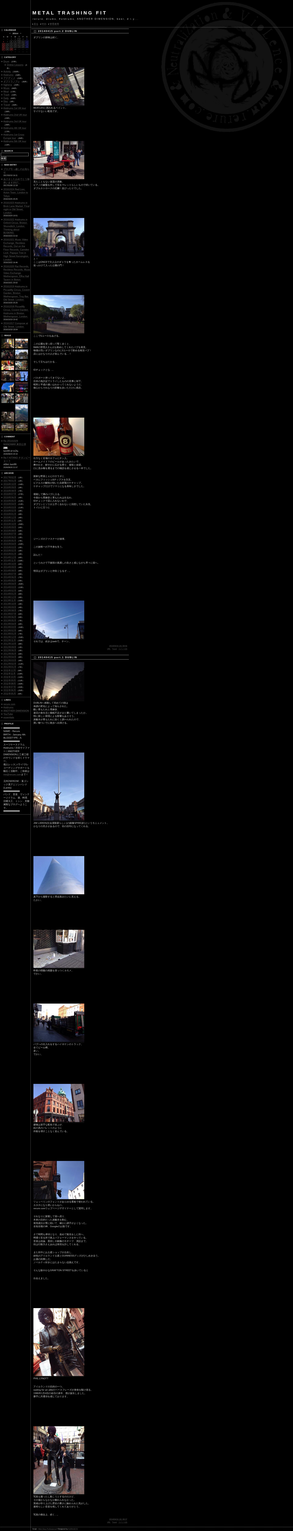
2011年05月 (9, 693)
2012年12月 (9, 637)
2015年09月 (9, 527)
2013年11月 (9, 600)
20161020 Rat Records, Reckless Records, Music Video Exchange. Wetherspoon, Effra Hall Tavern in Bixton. (16, 273)
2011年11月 (9, 673)
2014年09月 (9, 567)
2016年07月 (9, 494)
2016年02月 (9, 510)
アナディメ (9, 78)
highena (7, 84)
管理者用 (54, 24)
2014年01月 (9, 593)
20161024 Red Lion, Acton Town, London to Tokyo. (15, 192)
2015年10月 (9, 524)
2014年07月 (9, 574)
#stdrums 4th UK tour (14, 128)
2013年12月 (9, 597)
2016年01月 (9, 514)
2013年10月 (9, 603)
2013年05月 (9, 620)
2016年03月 (9, 507)
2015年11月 (9, 520)
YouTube (8, 714)
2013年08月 (9, 610)
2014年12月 (9, 557)
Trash (6, 94)
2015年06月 (9, 537)
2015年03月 (9, 547)
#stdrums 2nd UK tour (15, 114)
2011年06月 (9, 690)
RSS (44, 24)
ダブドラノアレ (11, 81)
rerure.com (9, 704)
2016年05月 (9, 500)
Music (6, 88)
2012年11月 (9, 640)
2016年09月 (9, 487)
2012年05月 (9, 653)
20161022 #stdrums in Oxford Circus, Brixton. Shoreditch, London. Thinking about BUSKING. (15, 226)
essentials (8, 717)
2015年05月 (9, 540)
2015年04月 (9, 544)
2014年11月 (9, 560)
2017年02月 (9, 477)
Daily (6, 98)
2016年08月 (9, 490)
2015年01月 (9, 554)
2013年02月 (9, 630)
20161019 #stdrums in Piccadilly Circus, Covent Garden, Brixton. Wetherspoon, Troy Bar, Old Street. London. (16, 293)
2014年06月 (9, 577)
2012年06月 (9, 650)
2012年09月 (9, 647)
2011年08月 (9, 683)
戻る (36, 24)
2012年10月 (9, 643)
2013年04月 (9, 623)
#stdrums (8, 75)
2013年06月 (9, 617)
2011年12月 (9, 670)
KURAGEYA (73, 1529)
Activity (7, 71)
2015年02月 (9, 550)
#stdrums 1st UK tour (14, 108)
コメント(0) (122, 649)
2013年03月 (9, 627)
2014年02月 (9, 590)
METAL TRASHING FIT (69, 12)
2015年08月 (9, 530)
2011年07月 (9, 687)
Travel (114, 649)
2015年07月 (9, 534)
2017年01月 (9, 480)
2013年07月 (9, 613)
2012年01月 (9, 667)
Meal (6, 91)
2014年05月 (9, 580)
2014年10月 (9, 564)
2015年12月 (9, 517)
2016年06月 (9, 497)
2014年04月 (9, 583)
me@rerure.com (12, 774)
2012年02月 (9, 663)
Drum (6, 61)
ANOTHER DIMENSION (16, 710)
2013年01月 (9, 633)
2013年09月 (9, 607)
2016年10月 (9, 484)
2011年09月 (9, 680)
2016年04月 (9, 504)
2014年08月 (9, 570)
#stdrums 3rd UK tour (14, 121)
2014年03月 (9, 587)
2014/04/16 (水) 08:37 (118, 1519)
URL (109, 649)
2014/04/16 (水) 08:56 (118, 646)
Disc (5, 101)
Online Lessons (15, 64)
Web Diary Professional (47, 1529)
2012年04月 (9, 657)
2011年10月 (9, 677)
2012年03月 (9, 660)
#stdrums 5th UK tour (14, 141)
